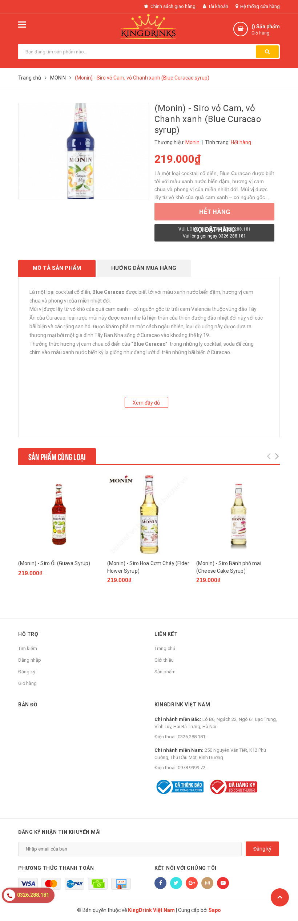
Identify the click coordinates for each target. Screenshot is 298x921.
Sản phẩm (165, 671)
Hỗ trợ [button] (28, 634)
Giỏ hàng (27, 683)
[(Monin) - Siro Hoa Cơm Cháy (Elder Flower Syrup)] (149, 514)
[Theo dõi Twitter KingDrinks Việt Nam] (176, 883)
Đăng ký (26, 671)
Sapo (215, 910)
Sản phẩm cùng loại (57, 456)
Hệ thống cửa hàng (259, 6)
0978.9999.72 (191, 767)
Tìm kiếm (27, 648)
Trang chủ (164, 648)
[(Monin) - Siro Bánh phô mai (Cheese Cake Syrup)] (238, 514)
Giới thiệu (164, 660)
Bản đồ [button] (27, 704)
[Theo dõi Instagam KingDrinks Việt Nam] (207, 883)
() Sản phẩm (265, 30)
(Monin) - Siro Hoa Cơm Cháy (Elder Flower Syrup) (148, 567)
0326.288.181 (191, 736)
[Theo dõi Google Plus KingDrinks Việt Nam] (192, 883)
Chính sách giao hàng (172, 6)
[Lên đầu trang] (280, 897)
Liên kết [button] (166, 634)
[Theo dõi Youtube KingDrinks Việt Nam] (223, 883)
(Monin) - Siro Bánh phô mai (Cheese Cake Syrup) (228, 567)
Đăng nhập (29, 660)
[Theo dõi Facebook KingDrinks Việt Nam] (160, 883)
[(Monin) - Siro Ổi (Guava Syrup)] (60, 514)
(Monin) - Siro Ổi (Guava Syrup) (54, 563)
